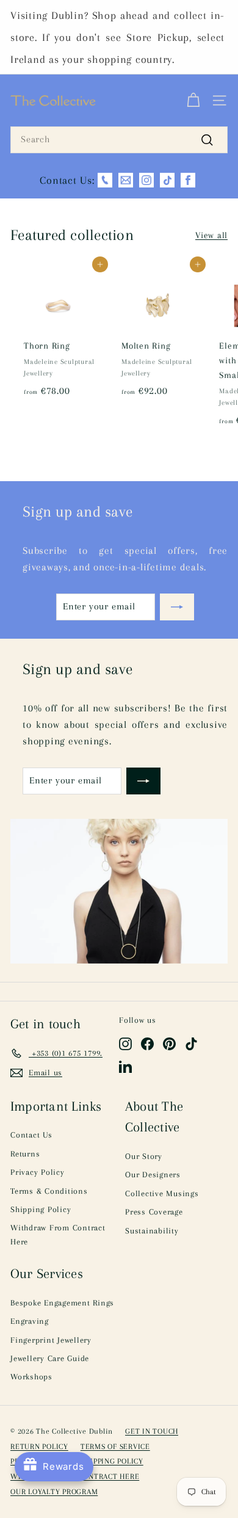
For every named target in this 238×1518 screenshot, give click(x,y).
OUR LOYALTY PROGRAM (54, 1491)
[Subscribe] (177, 607)
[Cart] (193, 100)
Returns (25, 1153)
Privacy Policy (37, 1172)
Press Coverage (154, 1211)
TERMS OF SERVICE (115, 1446)
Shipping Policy (40, 1209)
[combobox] (119, 139)
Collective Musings (162, 1193)
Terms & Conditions (49, 1191)
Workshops (31, 1376)
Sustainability (152, 1230)
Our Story (143, 1156)
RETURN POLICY (39, 1446)
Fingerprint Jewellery (51, 1340)
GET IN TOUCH (151, 1431)
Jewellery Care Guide (49, 1358)
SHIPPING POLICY (112, 1461)
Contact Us (31, 1134)
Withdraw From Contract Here (58, 1234)
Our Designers (153, 1174)
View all (211, 235)
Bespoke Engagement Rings (62, 1302)
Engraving (29, 1321)
